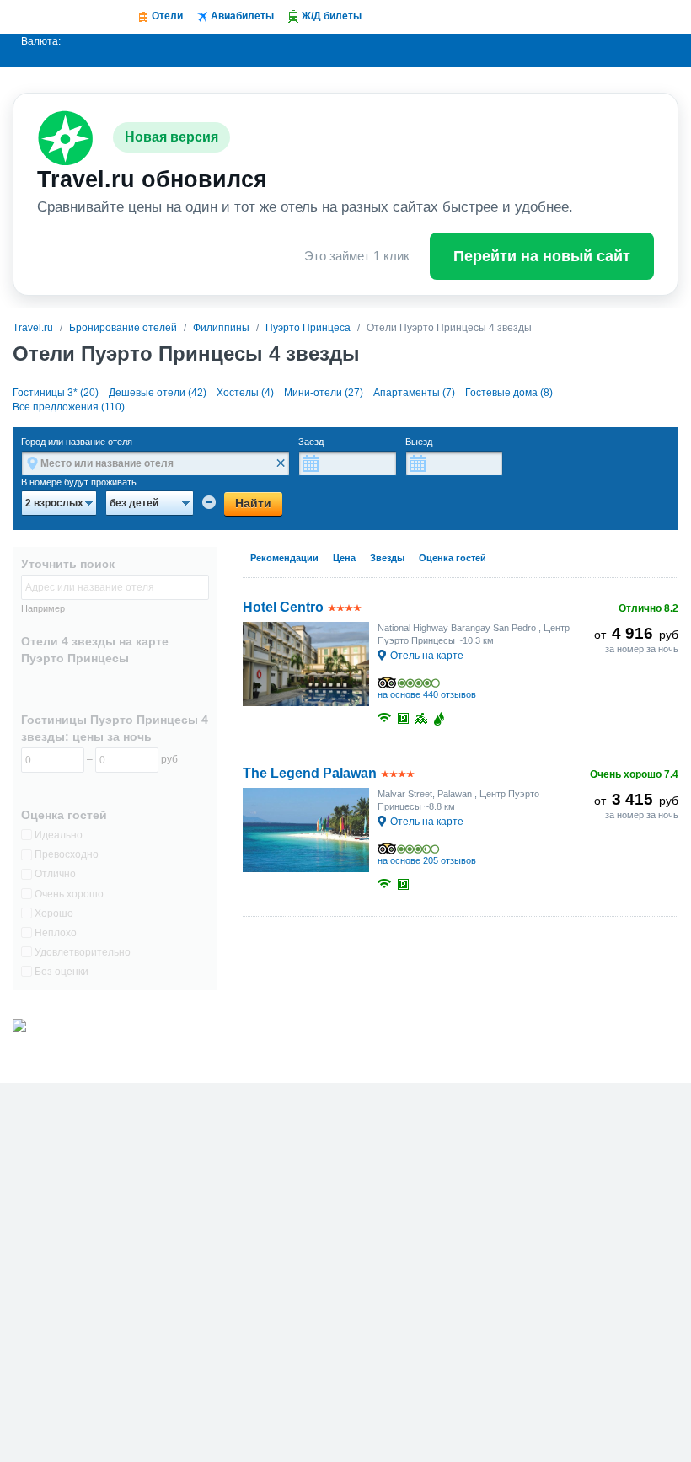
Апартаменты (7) (414, 393)
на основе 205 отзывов (427, 860)
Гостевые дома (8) (509, 393)
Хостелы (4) (245, 393)
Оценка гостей (452, 558)
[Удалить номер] (209, 502)
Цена (344, 558)
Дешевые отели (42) (157, 393)
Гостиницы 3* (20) (56, 393)
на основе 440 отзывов (427, 694)
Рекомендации (284, 558)
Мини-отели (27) (323, 393)
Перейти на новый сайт (541, 256)
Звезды (387, 558)
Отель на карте (426, 655)
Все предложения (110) (69, 407)
